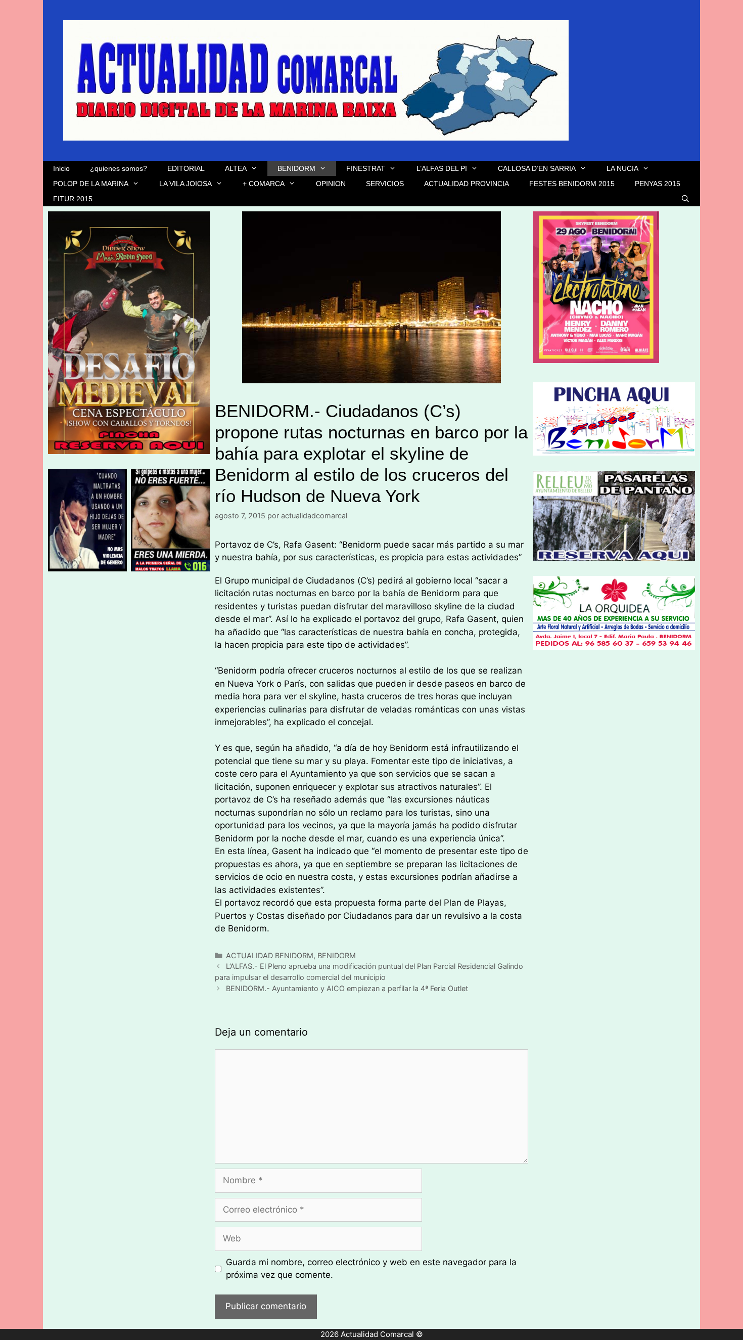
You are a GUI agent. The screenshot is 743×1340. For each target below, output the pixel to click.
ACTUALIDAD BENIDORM (269, 955)
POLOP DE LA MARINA (90, 184)
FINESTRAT (365, 168)
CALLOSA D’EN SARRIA (537, 168)
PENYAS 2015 (657, 184)
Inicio (61, 168)
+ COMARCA (264, 184)
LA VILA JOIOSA (185, 184)
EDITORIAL (186, 168)
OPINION (331, 184)
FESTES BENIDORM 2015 (572, 184)
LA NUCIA (622, 168)
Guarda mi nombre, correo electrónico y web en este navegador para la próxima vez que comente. (371, 1268)
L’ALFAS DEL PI (441, 168)
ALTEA (236, 168)
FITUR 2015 (72, 199)
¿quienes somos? (118, 168)
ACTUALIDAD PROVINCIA (466, 184)
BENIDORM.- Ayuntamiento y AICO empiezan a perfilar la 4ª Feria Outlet (347, 988)
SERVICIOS (385, 184)
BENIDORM (296, 168)
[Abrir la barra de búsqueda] (685, 198)
